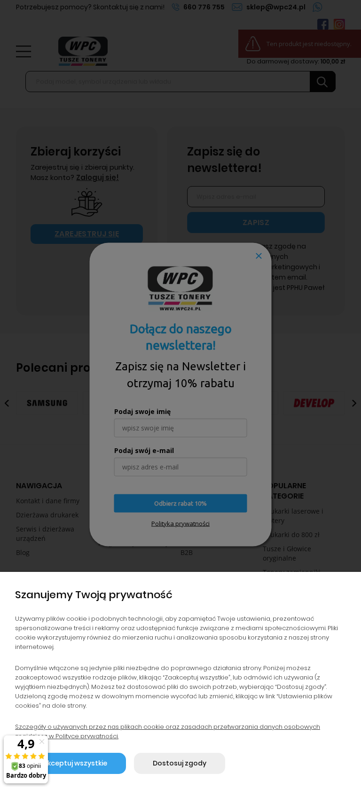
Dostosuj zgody (179, 763)
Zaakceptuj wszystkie (70, 763)
